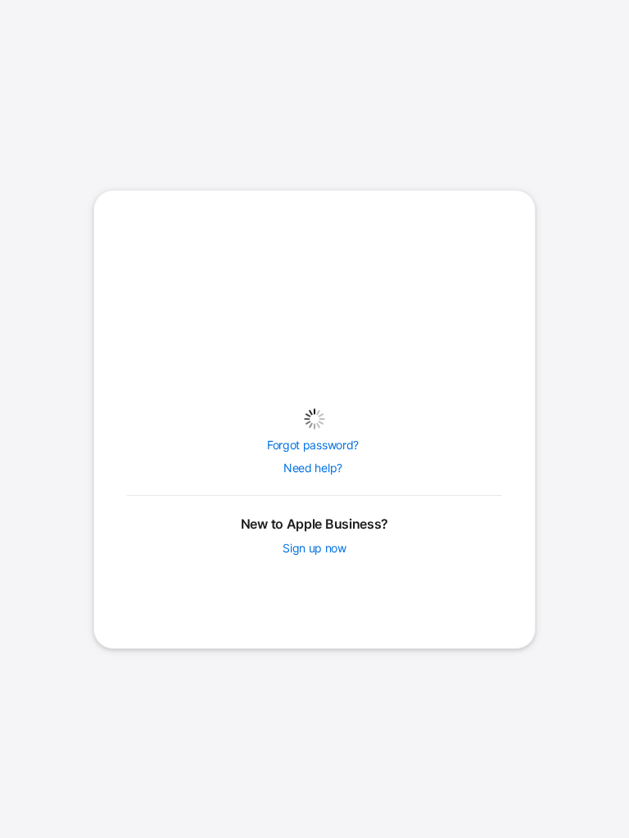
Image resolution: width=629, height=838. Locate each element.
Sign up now (314, 548)
